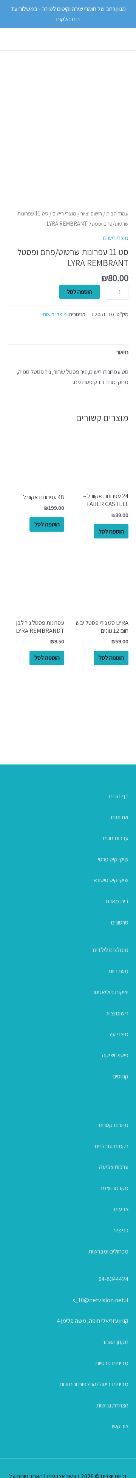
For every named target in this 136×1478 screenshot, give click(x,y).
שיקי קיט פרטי (113, 859)
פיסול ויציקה (115, 1055)
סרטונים (119, 922)
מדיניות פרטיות (111, 1363)
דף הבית (118, 796)
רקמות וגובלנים (111, 1146)
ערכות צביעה (113, 1167)
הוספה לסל (79, 292)
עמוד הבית (117, 213)
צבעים (121, 1209)
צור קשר (119, 1426)
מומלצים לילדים (110, 950)
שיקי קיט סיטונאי (110, 880)
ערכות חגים (115, 838)
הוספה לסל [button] (111, 531)
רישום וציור (91, 213)
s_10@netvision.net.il (100, 1300)
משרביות (118, 971)
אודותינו (119, 817)
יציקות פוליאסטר (110, 992)
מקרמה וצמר (114, 1188)
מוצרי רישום (64, 213)
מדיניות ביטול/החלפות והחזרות (93, 1384)
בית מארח (117, 901)
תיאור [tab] (122, 352)
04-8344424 (113, 1279)
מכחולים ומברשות (108, 1251)
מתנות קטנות (113, 1125)
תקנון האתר (115, 1342)
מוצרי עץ (118, 1034)
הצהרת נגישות (112, 1405)
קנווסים (120, 1076)
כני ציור (120, 1230)
